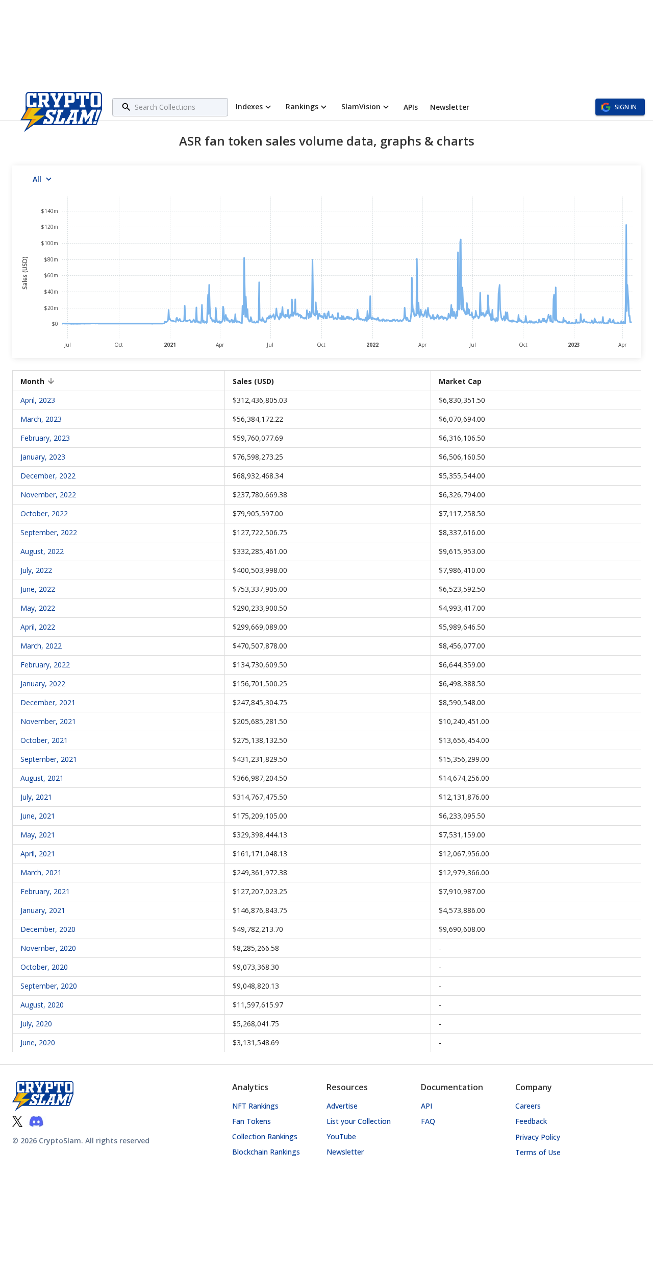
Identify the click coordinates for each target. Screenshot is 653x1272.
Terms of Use (538, 1152)
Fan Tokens (251, 1121)
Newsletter (345, 1152)
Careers (528, 1106)
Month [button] (32, 381)
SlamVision (361, 106)
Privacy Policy (537, 1137)
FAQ (428, 1121)
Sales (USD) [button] (253, 381)
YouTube (341, 1136)
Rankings (302, 106)
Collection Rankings (264, 1136)
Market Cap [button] (460, 381)
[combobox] (180, 107)
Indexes (249, 106)
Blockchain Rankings (266, 1152)
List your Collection (358, 1121)
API (426, 1106)
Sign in (626, 107)
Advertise (342, 1106)
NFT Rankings (255, 1106)
